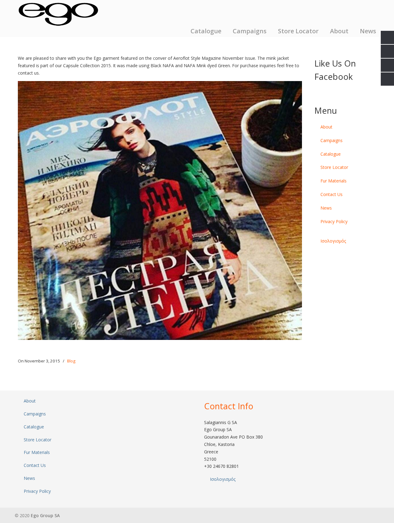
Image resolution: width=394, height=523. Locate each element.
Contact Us (331, 194)
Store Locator (334, 167)
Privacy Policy (334, 221)
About (326, 127)
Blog (71, 361)
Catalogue (330, 154)
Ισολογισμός (333, 241)
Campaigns (331, 140)
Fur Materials (333, 181)
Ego (58, 14)
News (326, 208)
